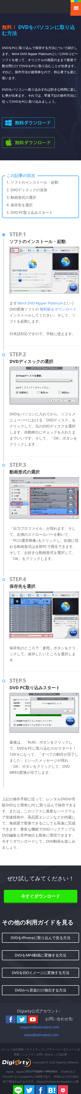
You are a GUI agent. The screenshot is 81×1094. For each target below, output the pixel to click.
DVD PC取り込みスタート (32, 212)
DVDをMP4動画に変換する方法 (40, 955)
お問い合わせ (44, 1054)
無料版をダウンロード (58, 309)
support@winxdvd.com (39, 1027)
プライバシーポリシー (60, 1049)
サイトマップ (35, 1049)
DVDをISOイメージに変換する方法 (40, 972)
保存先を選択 (22, 204)
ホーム (5, 1049)
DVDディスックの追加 (29, 189)
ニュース (27, 1054)
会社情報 (18, 1049)
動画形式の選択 (23, 197)
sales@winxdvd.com (41, 1034)
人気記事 (61, 1054)
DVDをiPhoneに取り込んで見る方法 (40, 937)
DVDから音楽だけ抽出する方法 (40, 990)
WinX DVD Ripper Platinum (40, 303)
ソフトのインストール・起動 (34, 182)
